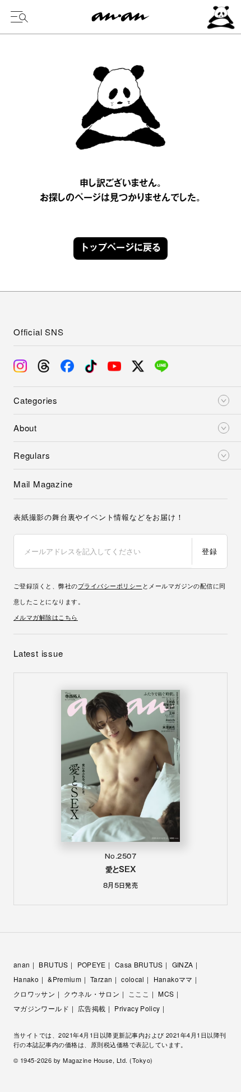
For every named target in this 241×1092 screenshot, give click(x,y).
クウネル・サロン (91, 993)
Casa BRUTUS (139, 964)
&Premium (64, 979)
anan (21, 964)
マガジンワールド (41, 1008)
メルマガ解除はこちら (45, 616)
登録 (209, 551)
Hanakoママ (173, 979)
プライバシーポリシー (110, 585)
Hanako (26, 979)
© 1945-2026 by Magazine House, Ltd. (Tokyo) (83, 1060)
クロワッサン (34, 993)
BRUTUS (53, 964)
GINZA (182, 964)
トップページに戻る (120, 248)
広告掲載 (91, 1008)
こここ (138, 993)
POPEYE (91, 964)
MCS (166, 993)
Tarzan (101, 979)
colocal (133, 979)
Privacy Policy (137, 1008)
